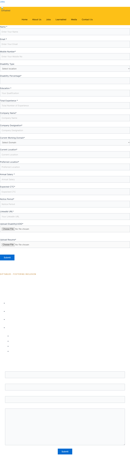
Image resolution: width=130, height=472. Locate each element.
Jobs (2, 1)
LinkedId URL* (7, 211)
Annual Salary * (7, 174)
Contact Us (87, 19)
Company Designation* (11, 125)
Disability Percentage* (10, 76)
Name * (3, 27)
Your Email (65, 382)
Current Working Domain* (12, 138)
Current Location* (8, 149)
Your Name (65, 369)
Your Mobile (65, 394)
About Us (36, 19)
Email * (3, 39)
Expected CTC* (7, 186)
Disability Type (7, 64)
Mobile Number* (8, 51)
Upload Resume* (8, 239)
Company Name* (8, 113)
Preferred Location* (9, 162)
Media (74, 19)
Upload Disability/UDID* (11, 224)
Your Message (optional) (65, 407)
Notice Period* (7, 199)
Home (24, 19)
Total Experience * (9, 100)
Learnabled (61, 19)
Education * (5, 88)
